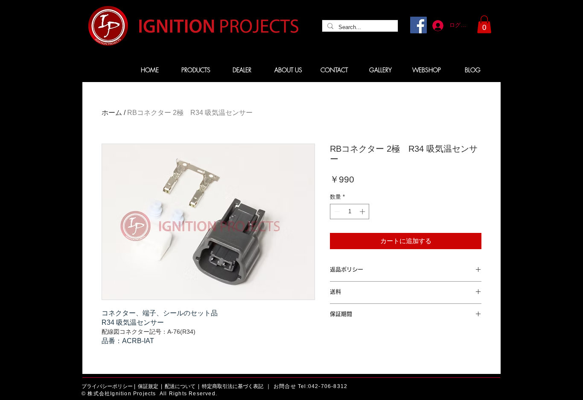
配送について (180, 386)
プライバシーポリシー (107, 386)
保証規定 (148, 386)
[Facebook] (418, 25)
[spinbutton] (349, 211)
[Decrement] (336, 211)
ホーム (112, 112)
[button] (484, 24)
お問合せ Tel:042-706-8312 (310, 386)
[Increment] (363, 211)
